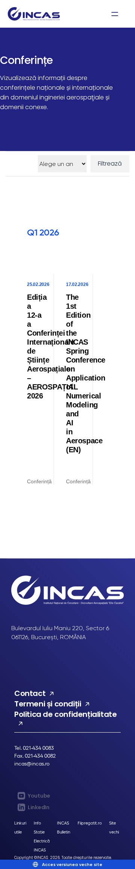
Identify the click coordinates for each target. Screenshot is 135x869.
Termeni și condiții (47, 704)
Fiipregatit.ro (90, 822)
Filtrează (110, 163)
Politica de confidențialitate (65, 714)
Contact (29, 693)
